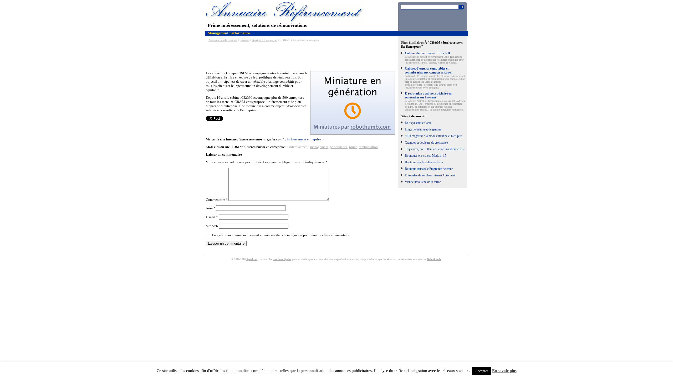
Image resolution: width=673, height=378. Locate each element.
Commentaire (217, 200)
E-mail (212, 217)
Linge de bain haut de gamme (423, 129)
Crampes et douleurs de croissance (426, 142)
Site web (212, 226)
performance (339, 147)
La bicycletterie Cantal (418, 123)
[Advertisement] (301, 56)
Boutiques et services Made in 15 (425, 156)
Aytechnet (251, 259)
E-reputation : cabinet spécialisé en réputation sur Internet (428, 95)
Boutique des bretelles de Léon (424, 162)
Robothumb (434, 259)
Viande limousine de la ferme (423, 182)
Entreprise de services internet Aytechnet (430, 175)
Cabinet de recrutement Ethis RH (427, 53)
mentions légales (282, 259)
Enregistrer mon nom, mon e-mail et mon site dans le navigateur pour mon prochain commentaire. (281, 235)
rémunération (368, 147)
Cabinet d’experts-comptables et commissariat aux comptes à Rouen (428, 70)
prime (353, 147)
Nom (210, 208)
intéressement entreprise (304, 139)
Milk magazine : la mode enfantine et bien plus (433, 136)
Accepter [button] (481, 371)
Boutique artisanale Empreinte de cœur (429, 169)
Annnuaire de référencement (222, 40)
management (319, 147)
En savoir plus (504, 371)
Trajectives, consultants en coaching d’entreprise (435, 149)
